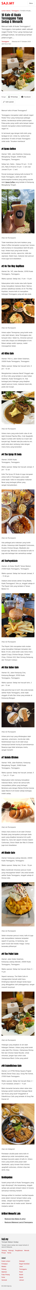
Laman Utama (6, 10)
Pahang (4, 1269)
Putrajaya (4, 1264)
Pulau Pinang (6, 1274)
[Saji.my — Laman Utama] (8, 3)
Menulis (26, 1250)
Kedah (21, 1274)
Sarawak (4, 1280)
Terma (9, 1253)
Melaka (4, 1266)
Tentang (4, 1250)
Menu (31, 3)
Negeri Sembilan (24, 1264)
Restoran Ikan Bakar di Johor (15, 1219)
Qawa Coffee (10, 182)
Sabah (21, 1277)
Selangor (22, 1261)
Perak (21, 1272)
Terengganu (15, 10)
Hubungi (11, 1250)
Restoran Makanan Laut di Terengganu (19, 1222)
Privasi (4, 1253)
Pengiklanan (19, 1250)
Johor (21, 1266)
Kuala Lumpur (6, 1261)
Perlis (3, 1277)
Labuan (21, 1280)
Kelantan (4, 1272)
